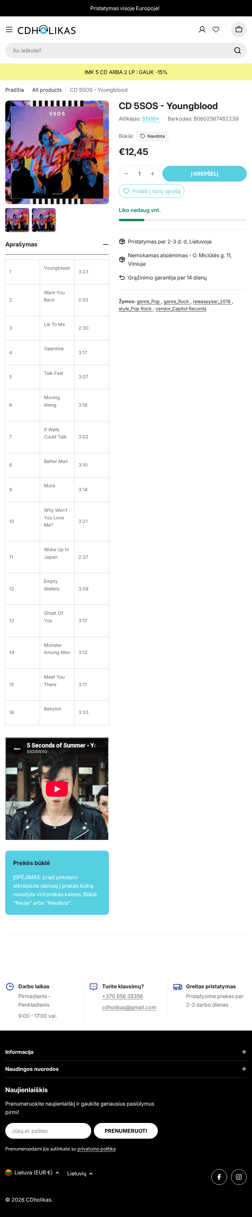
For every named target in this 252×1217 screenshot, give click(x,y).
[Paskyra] (210, 29)
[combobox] (126, 50)
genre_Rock (177, 301)
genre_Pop (149, 301)
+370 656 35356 (122, 996)
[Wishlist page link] (216, 29)
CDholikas (38, 1199)
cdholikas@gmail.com (129, 1007)
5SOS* (150, 118)
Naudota (156, 136)
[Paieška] (238, 50)
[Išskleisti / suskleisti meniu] (9, 29)
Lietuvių (76, 1173)
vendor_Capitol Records (181, 308)
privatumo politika (96, 1148)
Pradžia (14, 90)
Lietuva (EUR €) (33, 1172)
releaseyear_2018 (212, 301)
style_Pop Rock (136, 308)
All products (47, 90)
